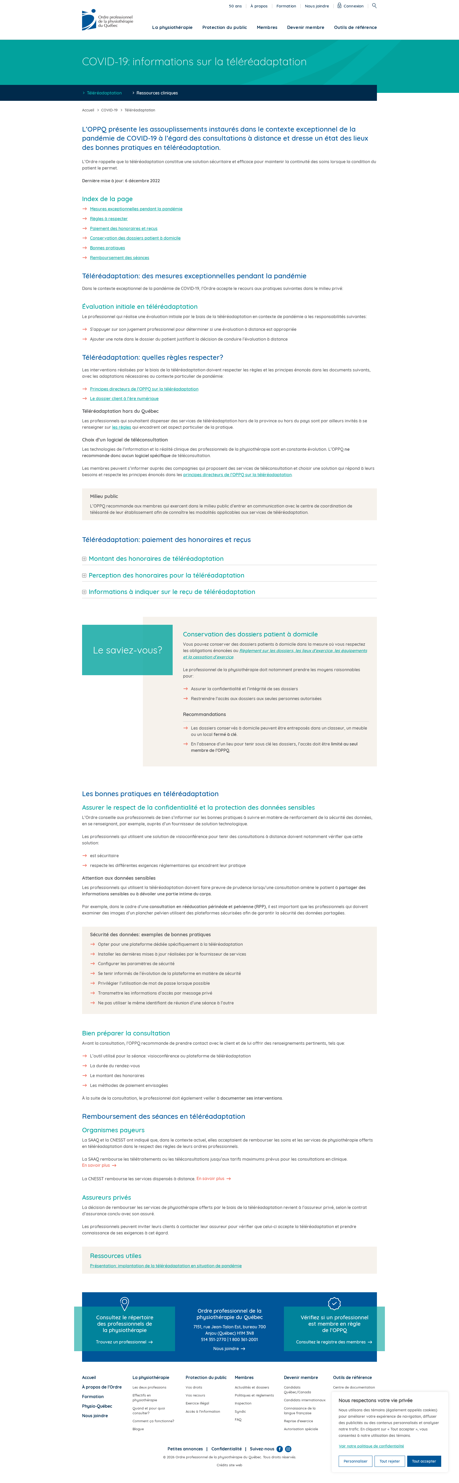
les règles (121, 427)
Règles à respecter (109, 218)
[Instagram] (288, 1449)
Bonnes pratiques (107, 247)
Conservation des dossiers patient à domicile (135, 238)
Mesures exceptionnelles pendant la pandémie (136, 208)
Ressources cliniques (157, 93)
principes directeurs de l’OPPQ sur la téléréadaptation (237, 474)
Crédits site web (229, 1465)
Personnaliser (356, 1461)
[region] (390, 1432)
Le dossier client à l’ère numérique (124, 398)
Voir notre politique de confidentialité (371, 1446)
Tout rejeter (390, 1461)
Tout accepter (424, 1461)
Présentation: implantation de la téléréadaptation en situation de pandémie (166, 1265)
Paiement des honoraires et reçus (124, 228)
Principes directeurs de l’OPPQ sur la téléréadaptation (144, 389)
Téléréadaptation (104, 93)
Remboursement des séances (119, 257)
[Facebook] (280, 1449)
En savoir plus (96, 1165)
